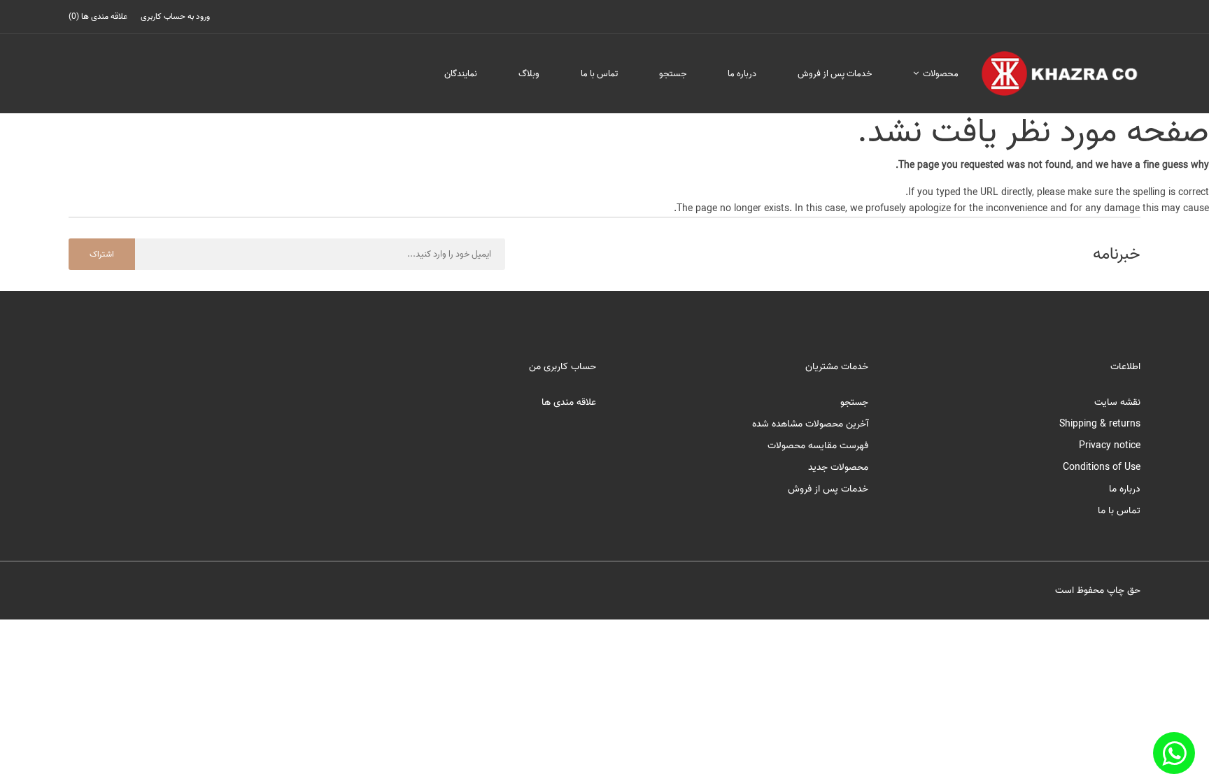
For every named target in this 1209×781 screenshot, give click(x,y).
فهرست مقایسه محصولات (818, 446)
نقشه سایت (1117, 402)
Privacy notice (1109, 446)
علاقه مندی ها (569, 402)
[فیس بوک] (1174, 753)
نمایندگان (460, 73)
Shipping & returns (1099, 424)
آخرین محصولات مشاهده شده (810, 424)
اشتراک (102, 254)
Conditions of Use (1101, 467)
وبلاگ (528, 73)
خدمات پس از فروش (835, 73)
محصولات (940, 73)
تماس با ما (599, 73)
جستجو (672, 73)
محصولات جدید (838, 467)
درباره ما (742, 73)
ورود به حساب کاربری (175, 16)
